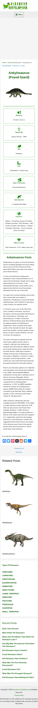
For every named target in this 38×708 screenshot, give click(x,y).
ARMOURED (7, 572)
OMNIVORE (7, 597)
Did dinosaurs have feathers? (15, 658)
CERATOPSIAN (8, 579)
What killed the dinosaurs (13, 633)
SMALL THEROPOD (10, 612)
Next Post (19, 452)
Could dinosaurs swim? (12, 654)
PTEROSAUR (7, 604)
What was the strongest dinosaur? (17, 673)
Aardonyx (6, 491)
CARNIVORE (7, 575)
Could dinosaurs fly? (11, 669)
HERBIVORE (7, 586)
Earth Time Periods (10, 629)
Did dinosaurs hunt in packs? (14, 650)
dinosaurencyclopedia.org (21, 689)
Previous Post (19, 448)
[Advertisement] (19, 37)
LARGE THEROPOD (10, 594)
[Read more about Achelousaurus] (19, 539)
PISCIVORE (7, 601)
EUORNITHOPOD (9, 583)
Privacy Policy (19, 695)
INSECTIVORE (8, 590)
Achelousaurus (8, 554)
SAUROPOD (7, 608)
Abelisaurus (7, 522)
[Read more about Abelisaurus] (19, 508)
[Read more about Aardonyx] (19, 477)
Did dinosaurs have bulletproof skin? (18, 677)
